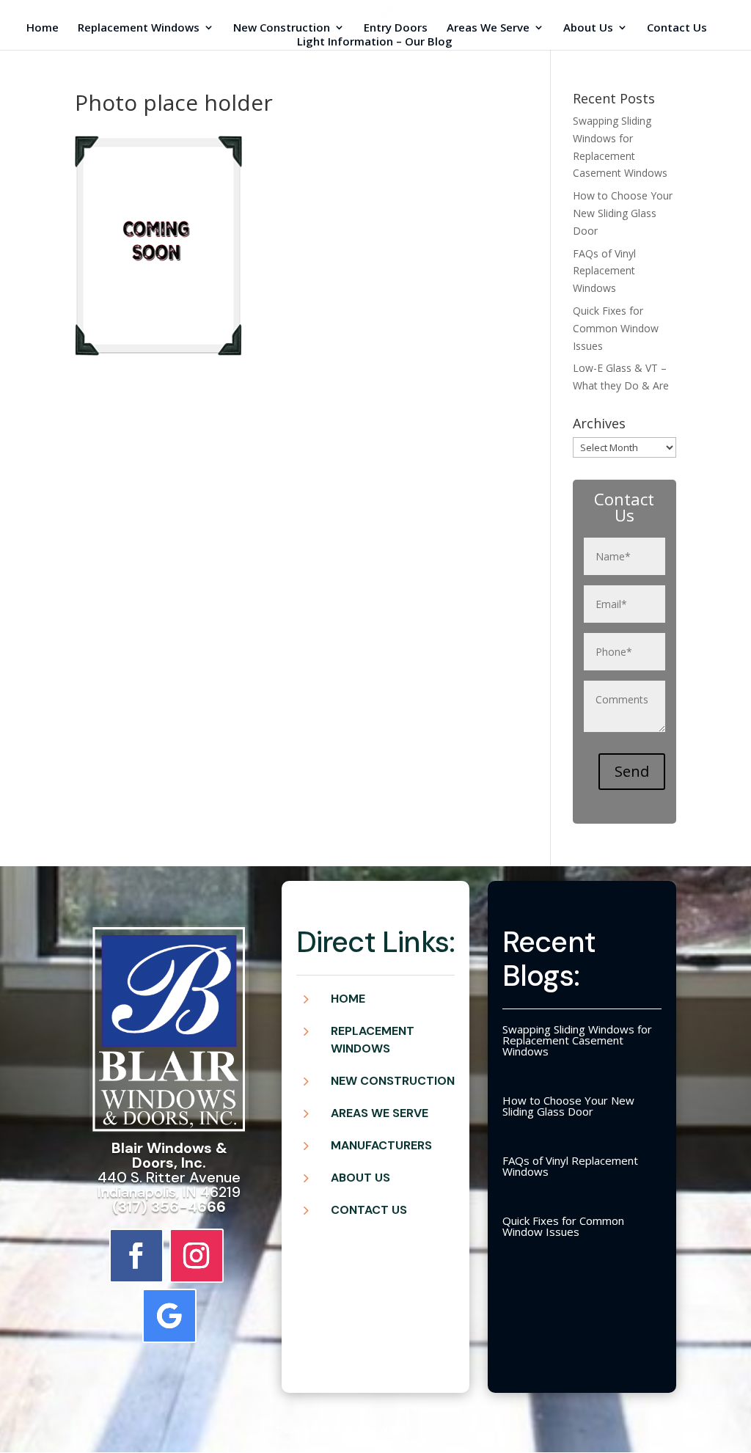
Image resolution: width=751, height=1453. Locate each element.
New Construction (281, 28)
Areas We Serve (488, 28)
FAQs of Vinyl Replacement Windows (604, 271)
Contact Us (677, 28)
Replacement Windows (138, 28)
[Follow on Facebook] (136, 1256)
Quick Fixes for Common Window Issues (616, 328)
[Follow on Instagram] (196, 1256)
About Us (588, 28)
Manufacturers (381, 1145)
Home (42, 28)
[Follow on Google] (169, 1316)
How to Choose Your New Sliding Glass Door (623, 213)
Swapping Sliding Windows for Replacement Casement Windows (577, 1040)
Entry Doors (396, 28)
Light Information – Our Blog (375, 42)
